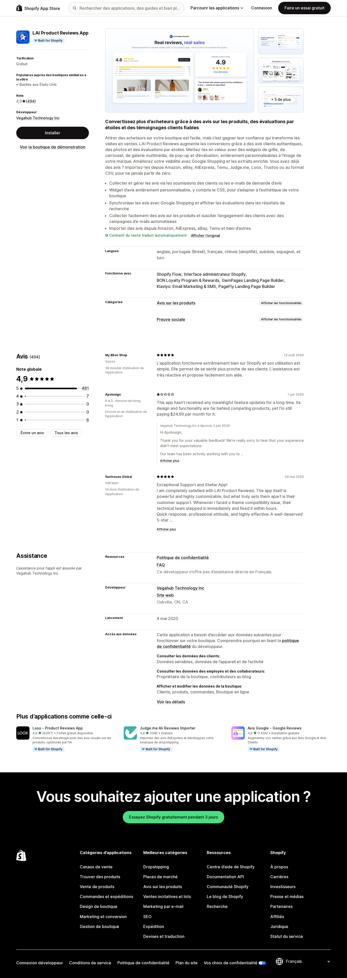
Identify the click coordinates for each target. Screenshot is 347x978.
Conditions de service (90, 962)
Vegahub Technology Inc (37, 118)
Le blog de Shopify (225, 896)
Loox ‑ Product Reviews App (58, 728)
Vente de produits (97, 886)
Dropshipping (156, 866)
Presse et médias (287, 896)
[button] (66, 739)
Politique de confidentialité (183, 557)
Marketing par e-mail (163, 906)
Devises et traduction (163, 936)
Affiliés (277, 916)
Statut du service (286, 936)
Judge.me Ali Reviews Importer (167, 728)
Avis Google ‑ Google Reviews (275, 728)
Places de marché (160, 876)
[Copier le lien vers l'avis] (130, 355)
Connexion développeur (39, 962)
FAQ (161, 564)
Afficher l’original (205, 235)
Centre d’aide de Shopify (231, 866)
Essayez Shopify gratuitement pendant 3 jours (173, 817)
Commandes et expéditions (106, 896)
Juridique (279, 926)
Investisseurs (282, 886)
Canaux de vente (96, 866)
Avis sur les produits (176, 302)
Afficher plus (169, 461)
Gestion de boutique (99, 926)
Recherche (217, 906)
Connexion (261, 7)
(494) (31, 101)
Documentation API (225, 876)
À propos (279, 866)
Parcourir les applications (215, 7)
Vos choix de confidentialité (230, 962)
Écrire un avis (32, 433)
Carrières (279, 876)
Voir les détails (171, 701)
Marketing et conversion (103, 916)
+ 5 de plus (281, 99)
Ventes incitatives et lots (167, 896)
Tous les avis (66, 433)
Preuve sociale (171, 319)
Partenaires (281, 906)
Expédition (153, 926)
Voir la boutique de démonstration (52, 147)
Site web (165, 595)
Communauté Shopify (227, 886)
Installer (52, 132)
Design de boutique (98, 906)
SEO (147, 916)
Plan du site (187, 962)
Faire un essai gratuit (304, 7)
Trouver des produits (100, 876)
